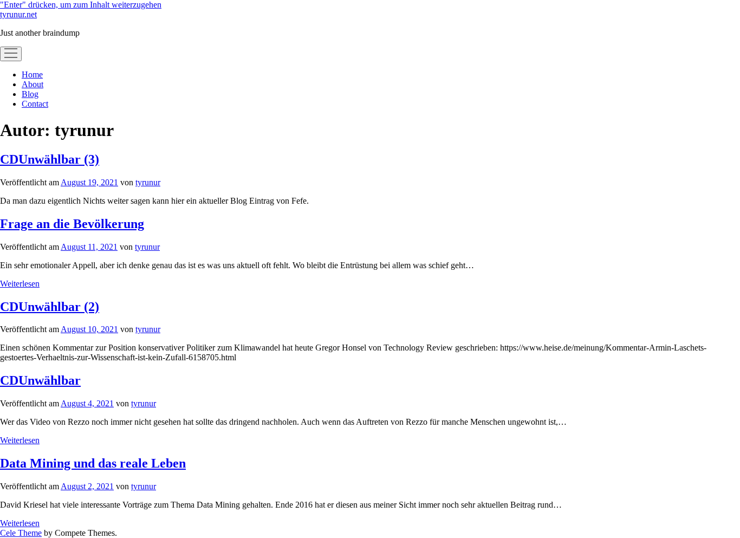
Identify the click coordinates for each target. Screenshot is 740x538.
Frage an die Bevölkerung (72, 224)
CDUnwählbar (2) (49, 307)
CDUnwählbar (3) (49, 159)
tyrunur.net (18, 14)
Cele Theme (21, 532)
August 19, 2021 (89, 182)
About (32, 84)
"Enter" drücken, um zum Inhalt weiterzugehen (80, 4)
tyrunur (147, 182)
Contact (35, 103)
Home (32, 74)
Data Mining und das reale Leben (93, 463)
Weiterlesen (20, 283)
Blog (30, 94)
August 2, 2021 (87, 486)
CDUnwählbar (40, 380)
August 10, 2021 (89, 329)
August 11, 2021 (89, 246)
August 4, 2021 (87, 403)
